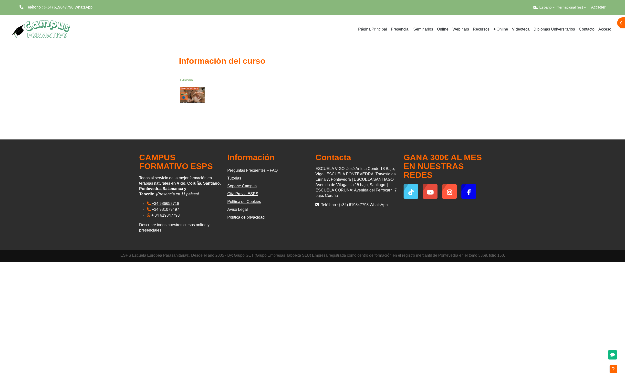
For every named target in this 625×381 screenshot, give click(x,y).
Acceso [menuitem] (604, 29)
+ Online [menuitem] (500, 29)
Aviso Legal (237, 209)
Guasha (186, 80)
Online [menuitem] (442, 29)
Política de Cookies (244, 202)
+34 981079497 (165, 209)
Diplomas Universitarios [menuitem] (554, 29)
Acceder (598, 7)
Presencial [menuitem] (400, 29)
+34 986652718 (165, 203)
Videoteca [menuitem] (521, 29)
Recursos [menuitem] (481, 29)
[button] (560, 7)
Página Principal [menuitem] (372, 29)
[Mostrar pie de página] (613, 369)
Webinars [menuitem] (460, 29)
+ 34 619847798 (165, 215)
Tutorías (234, 178)
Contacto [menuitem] (586, 29)
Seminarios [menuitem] (423, 29)
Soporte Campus (242, 186)
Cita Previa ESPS (242, 194)
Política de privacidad (246, 217)
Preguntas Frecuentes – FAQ (252, 170)
